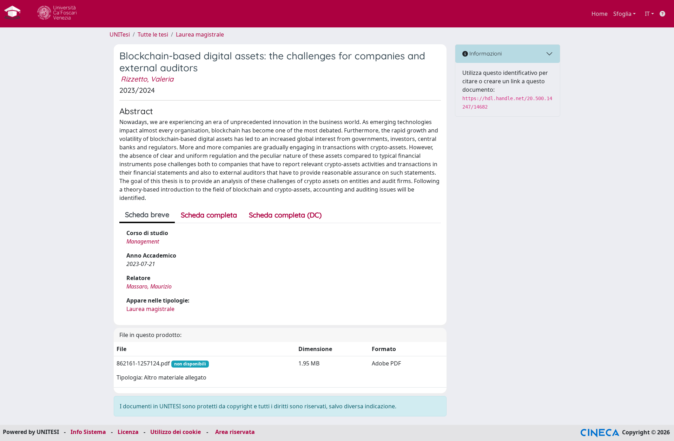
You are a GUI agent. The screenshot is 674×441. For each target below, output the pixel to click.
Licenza (128, 432)
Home (600, 14)
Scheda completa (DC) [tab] (285, 214)
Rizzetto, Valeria (147, 78)
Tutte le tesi (153, 34)
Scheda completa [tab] (209, 214)
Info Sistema (88, 432)
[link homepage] (15, 13)
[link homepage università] (57, 13)
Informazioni (485, 53)
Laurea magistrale (200, 34)
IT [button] (647, 14)
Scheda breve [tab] (147, 214)
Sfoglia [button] (622, 14)
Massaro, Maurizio (149, 286)
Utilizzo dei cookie (175, 432)
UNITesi (120, 34)
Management (142, 241)
